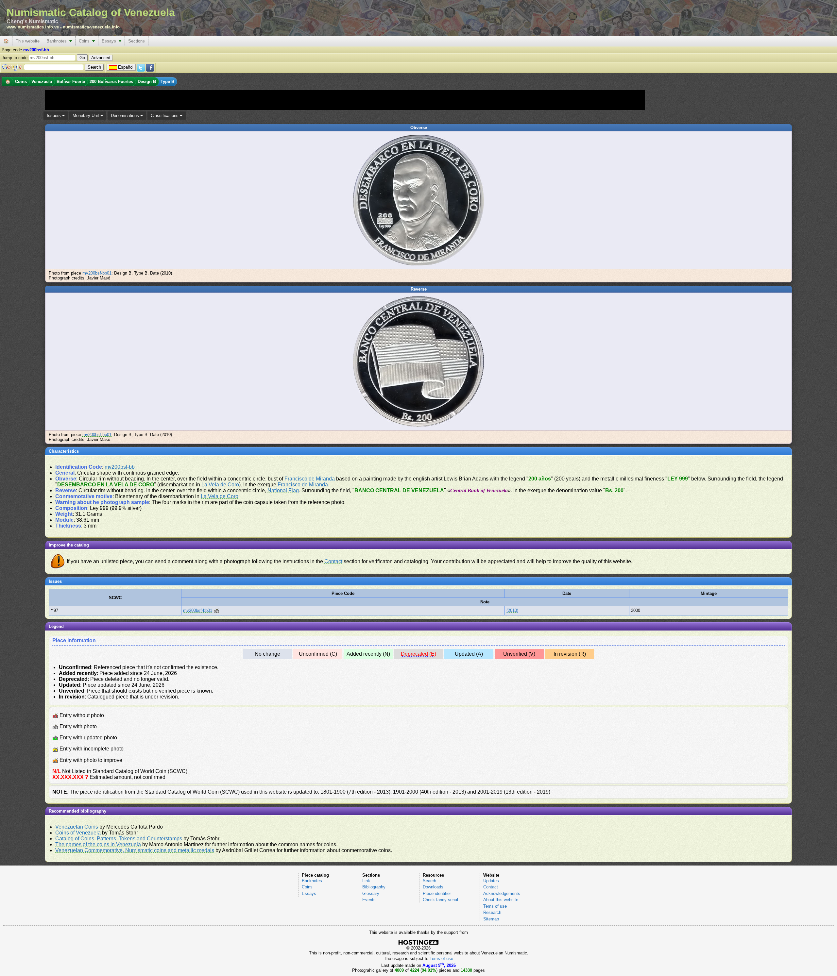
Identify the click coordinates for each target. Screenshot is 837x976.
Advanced (100, 57)
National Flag (283, 490)
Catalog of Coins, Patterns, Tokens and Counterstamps (118, 838)
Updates (491, 880)
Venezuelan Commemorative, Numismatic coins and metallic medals (134, 850)
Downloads (433, 886)
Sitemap (491, 919)
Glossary (370, 893)
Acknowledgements (501, 893)
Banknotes (57, 41)
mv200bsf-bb (120, 467)
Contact (333, 561)
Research (492, 912)
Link (366, 880)
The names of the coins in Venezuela (98, 844)
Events (369, 899)
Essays (110, 41)
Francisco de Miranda (309, 478)
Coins (85, 41)
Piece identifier (437, 893)
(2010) (512, 610)
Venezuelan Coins (76, 827)
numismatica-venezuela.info (91, 27)
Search (429, 880)
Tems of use (495, 906)
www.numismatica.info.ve (33, 27)
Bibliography (373, 886)
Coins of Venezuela (78, 832)
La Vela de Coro (220, 484)
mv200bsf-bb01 (96, 273)
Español (125, 67)
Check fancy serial (440, 899)
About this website (500, 899)
